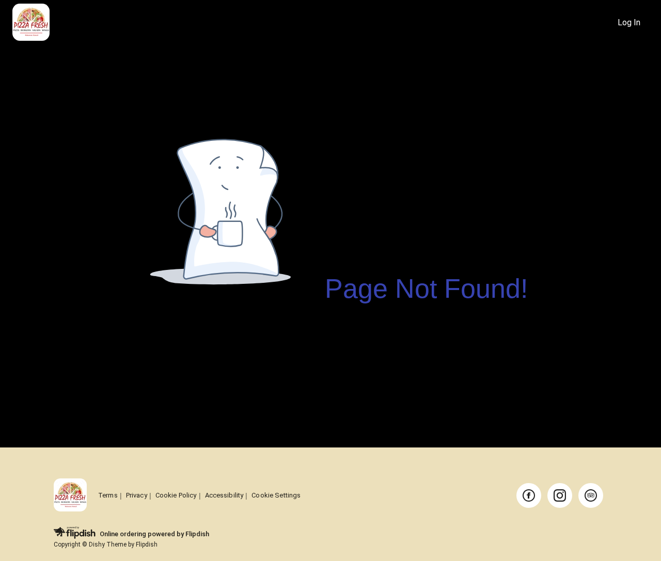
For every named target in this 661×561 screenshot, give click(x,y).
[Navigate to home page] (310, 23)
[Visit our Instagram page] (559, 495)
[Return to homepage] (70, 495)
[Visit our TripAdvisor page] (590, 495)
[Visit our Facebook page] (528, 495)
